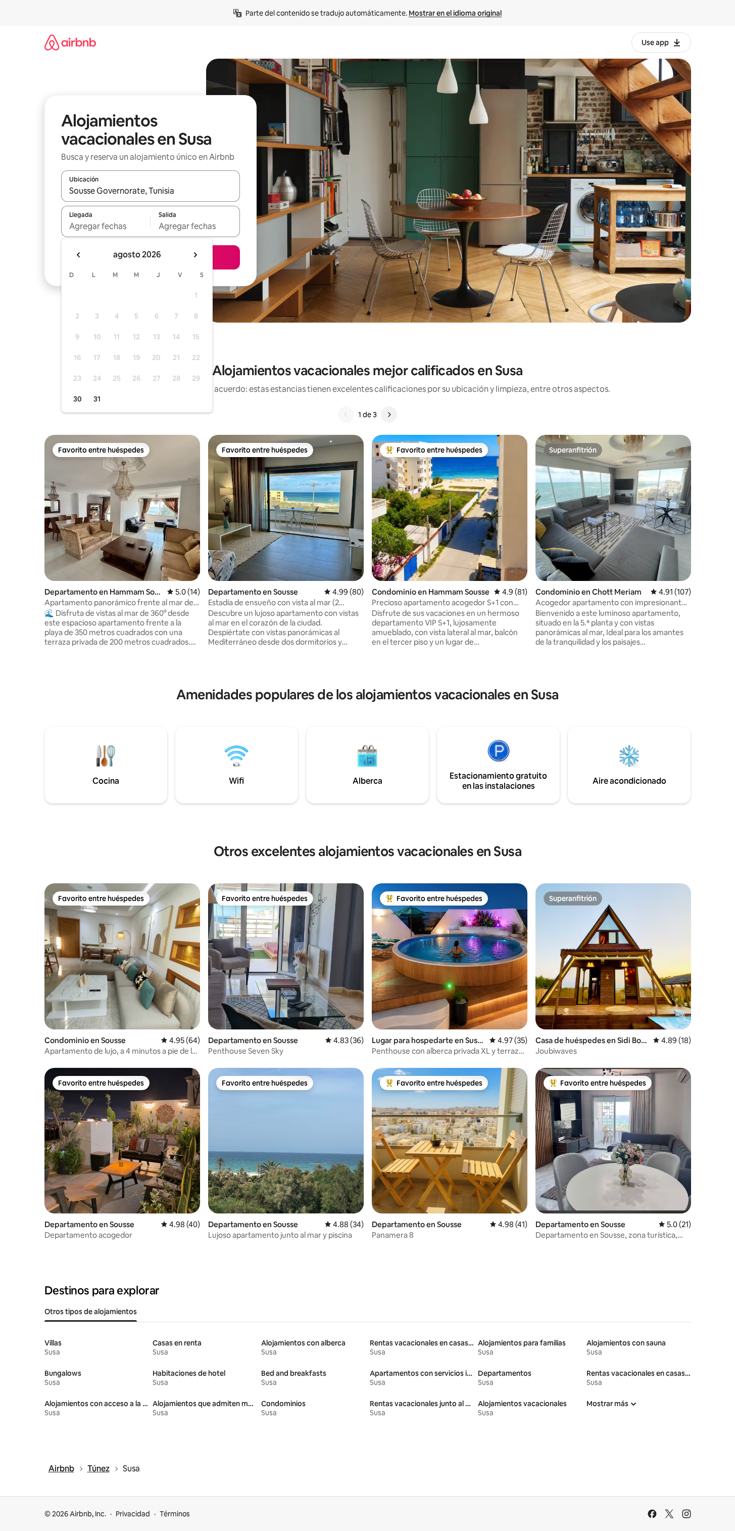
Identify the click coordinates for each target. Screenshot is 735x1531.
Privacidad (133, 1513)
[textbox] (105, 226)
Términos (175, 1513)
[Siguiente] (389, 415)
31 (97, 398)
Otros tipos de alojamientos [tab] (90, 1311)
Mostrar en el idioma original (455, 13)
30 (77, 398)
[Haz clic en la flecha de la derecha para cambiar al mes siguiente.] (195, 255)
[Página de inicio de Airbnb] (70, 42)
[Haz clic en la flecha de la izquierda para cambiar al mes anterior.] (79, 255)
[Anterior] (346, 415)
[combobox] (150, 191)
